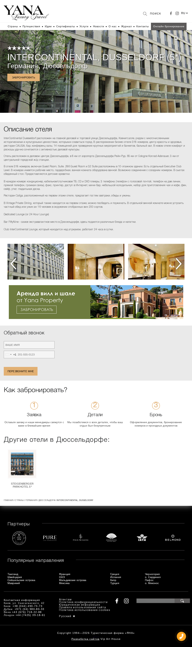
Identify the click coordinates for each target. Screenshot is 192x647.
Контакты (142, 26)
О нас (112, 26)
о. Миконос (152, 583)
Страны (13, 26)
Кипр (113, 580)
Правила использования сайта (82, 607)
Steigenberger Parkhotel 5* (22, 485)
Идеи (48, 26)
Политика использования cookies (84, 610)
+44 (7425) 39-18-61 (30, 615)
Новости (98, 26)
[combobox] (10, 354)
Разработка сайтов (85, 638)
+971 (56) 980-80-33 (29, 609)
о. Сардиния (153, 577)
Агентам (65, 600)
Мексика (64, 583)
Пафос (149, 580)
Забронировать (23, 77)
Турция (114, 583)
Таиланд (13, 574)
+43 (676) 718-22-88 (27, 612)
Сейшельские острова (21, 580)
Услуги (84, 26)
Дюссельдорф (65, 66)
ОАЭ (62, 577)
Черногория (152, 574)
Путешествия (31, 26)
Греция (114, 574)
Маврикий (14, 583)
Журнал (126, 26)
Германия (22, 66)
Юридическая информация (79, 605)
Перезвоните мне (21, 371)
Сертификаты (65, 26)
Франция (64, 574)
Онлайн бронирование (168, 26)
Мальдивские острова (72, 580)
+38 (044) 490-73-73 (27, 606)
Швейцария (15, 577)
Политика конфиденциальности (83, 602)
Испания (115, 577)
